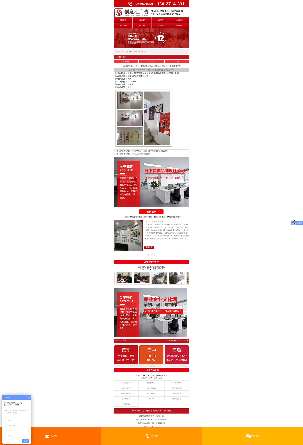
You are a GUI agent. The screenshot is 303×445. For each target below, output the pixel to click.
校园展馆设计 (126, 399)
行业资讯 (177, 61)
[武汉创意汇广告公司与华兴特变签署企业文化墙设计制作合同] (186, 282)
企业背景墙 (161, 20)
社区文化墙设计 (177, 383)
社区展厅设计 (126, 404)
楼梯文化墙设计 (151, 393)
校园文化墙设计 (126, 388)
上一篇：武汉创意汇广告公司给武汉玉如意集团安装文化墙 (132, 154)
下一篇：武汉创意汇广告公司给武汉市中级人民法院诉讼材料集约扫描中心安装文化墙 (141, 151)
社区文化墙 (167, 411)
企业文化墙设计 (126, 383)
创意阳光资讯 (140, 51)
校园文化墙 (157, 411)
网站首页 (123, 20)
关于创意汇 (179, 25)
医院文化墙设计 (177, 388)
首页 (123, 51)
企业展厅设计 (151, 399)
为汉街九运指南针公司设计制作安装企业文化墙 (162, 221)
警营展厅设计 (176, 399)
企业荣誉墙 (179, 20)
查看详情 (149, 247)
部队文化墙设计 (151, 388)
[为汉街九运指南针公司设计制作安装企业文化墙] (128, 235)
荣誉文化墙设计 (126, 393)
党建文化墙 (123, 25)
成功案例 (161, 25)
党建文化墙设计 (151, 383)
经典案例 (126, 61)
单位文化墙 (142, 25)
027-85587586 (183, 340)
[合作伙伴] (116, 277)
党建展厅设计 (176, 393)
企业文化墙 (142, 20)
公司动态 (130, 51)
